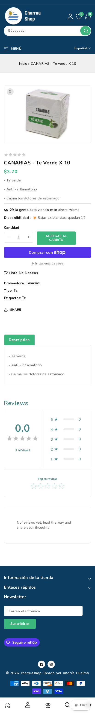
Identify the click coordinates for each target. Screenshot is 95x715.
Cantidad (11, 227)
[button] (12, 48)
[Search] (67, 706)
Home (7, 705)
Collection (47, 705)
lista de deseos (23, 273)
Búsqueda (85, 30)
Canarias (33, 283)
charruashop (31, 673)
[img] (22, 439)
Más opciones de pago (47, 263)
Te (16, 290)
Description (19, 339)
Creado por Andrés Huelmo (65, 673)
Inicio (23, 63)
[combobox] (47, 31)
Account (27, 704)
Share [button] (15, 310)
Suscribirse (19, 623)
